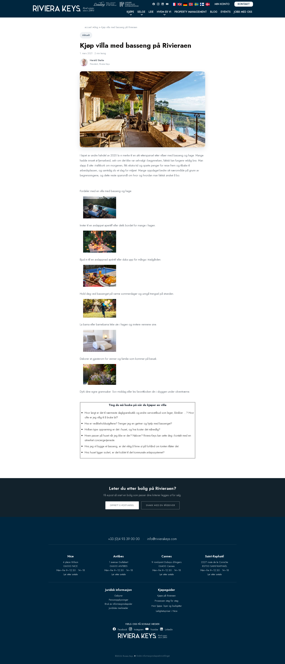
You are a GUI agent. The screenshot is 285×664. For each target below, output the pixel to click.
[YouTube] (167, 4)
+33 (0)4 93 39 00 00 (124, 539)
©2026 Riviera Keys (124, 656)
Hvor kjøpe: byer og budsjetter (166, 606)
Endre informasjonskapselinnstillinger (153, 655)
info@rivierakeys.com (162, 539)
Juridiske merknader (118, 608)
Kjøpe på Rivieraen (166, 595)
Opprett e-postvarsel (122, 505)
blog (96, 27)
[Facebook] (153, 4)
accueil (88, 27)
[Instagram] (158, 4)
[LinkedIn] (162, 4)
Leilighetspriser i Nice (166, 611)
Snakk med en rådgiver (160, 505)
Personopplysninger (118, 600)
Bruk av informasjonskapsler (118, 604)
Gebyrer (118, 595)
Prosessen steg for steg (166, 601)
